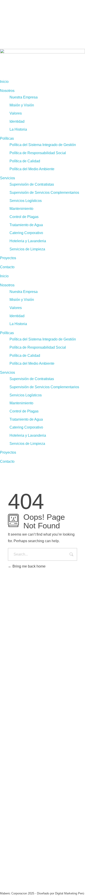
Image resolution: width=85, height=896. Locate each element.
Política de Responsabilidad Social (38, 153)
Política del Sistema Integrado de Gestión (43, 145)
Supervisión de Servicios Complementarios (44, 192)
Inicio (4, 82)
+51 (13, 692)
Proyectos (8, 258)
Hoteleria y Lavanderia (28, 241)
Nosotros (7, 91)
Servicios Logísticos (26, 201)
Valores (16, 113)
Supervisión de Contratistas (32, 184)
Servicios (7, 178)
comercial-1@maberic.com (21, 707)
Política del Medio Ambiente (32, 169)
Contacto (7, 267)
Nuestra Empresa (24, 97)
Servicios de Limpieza (27, 249)
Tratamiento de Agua (26, 225)
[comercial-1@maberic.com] (2, 701)
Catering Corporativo (26, 233)
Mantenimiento (21, 209)
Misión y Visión (22, 105)
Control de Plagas (24, 217)
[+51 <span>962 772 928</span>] (2, 687)
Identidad (17, 121)
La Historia (18, 129)
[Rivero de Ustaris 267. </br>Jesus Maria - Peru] (2, 667)
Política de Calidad (25, 161)
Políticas (7, 138)
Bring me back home (29, 566)
